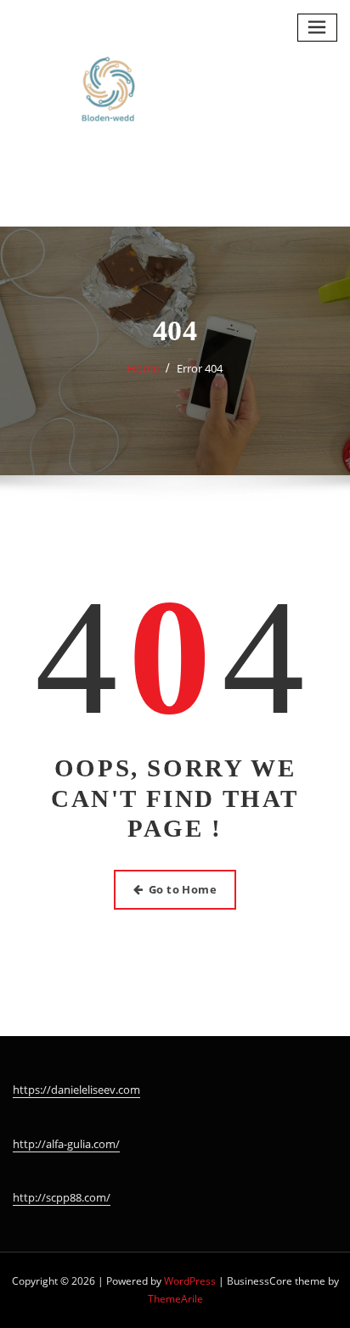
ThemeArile (175, 1299)
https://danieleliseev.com (76, 1089)
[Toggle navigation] (317, 28)
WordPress (190, 1281)
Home (143, 368)
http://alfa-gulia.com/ (66, 1143)
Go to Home (183, 889)
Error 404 (200, 368)
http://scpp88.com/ (61, 1197)
